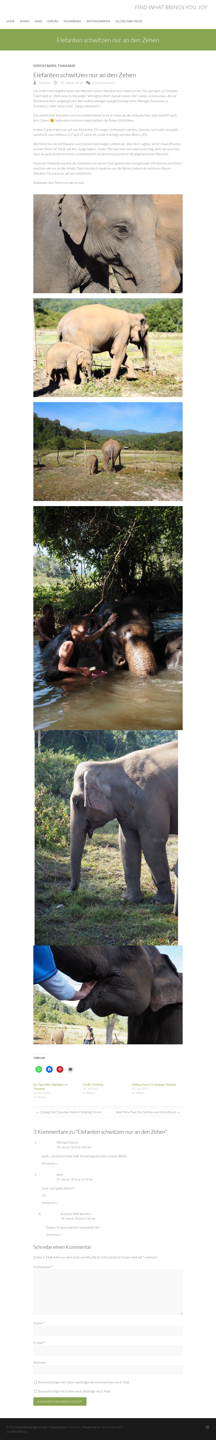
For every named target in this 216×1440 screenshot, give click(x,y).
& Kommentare (103, 83)
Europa (52, 21)
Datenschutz (58, 1427)
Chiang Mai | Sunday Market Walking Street (69, 1112)
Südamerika (72, 21)
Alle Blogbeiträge (128, 21)
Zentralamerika (98, 21)
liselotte (44, 83)
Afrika (24, 21)
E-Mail (39, 1343)
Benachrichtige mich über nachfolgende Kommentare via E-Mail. (84, 1382)
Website (39, 1362)
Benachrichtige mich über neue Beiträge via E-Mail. (74, 1391)
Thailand (66, 66)
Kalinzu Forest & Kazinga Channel (154, 1084)
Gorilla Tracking (93, 1084)
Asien (38, 21)
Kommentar (43, 1267)
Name (39, 1323)
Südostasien (44, 66)
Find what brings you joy (171, 7)
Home (10, 21)
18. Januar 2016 (71, 83)
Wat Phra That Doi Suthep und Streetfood (148, 1112)
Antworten (50, 1163)
